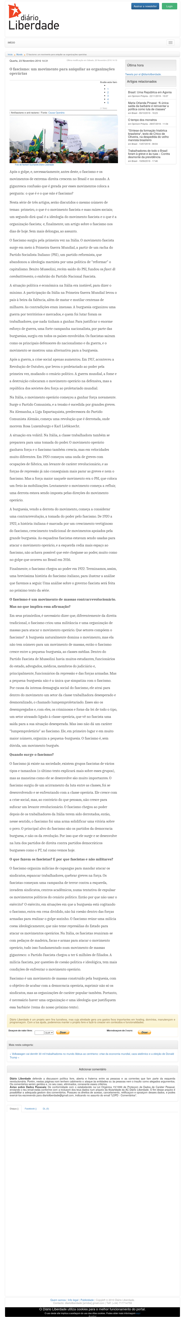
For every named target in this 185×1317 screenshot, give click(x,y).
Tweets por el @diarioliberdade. (143, 74)
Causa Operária (56, 112)
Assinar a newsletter (145, 6)
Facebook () (31, 1108)
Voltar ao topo (174, 1309)
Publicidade (87, 1300)
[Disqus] (92, 1157)
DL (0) (46, 1108)
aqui (138, 1313)
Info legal (73, 1300)
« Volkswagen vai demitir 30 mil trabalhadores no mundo (42, 1054)
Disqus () (14, 1108)
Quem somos (58, 1300)
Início (11, 42)
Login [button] (169, 6)
